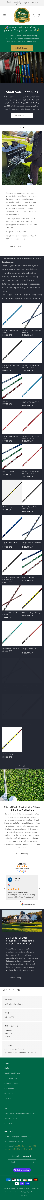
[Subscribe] (33, 1162)
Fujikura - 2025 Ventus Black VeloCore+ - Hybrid (10, 578)
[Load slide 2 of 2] (23, 127)
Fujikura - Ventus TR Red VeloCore (29, 649)
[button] (4, 15)
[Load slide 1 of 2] (20, 127)
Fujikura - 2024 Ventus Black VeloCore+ (10, 366)
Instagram (8, 1030)
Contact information (11, 1192)
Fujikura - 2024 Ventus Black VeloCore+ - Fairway (10, 722)
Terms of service (36, 1192)
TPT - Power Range (7, 754)
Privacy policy (23, 1195)
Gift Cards (8, 1123)
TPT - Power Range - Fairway (31, 613)
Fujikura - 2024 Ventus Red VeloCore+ (10, 437)
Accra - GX (5, 401)
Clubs (7, 1063)
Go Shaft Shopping (22, 48)
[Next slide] (27, 127)
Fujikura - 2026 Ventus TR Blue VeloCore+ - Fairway (31, 543)
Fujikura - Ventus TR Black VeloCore (30, 508)
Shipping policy (24, 1192)
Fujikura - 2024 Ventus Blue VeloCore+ (10, 331)
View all (22, 766)
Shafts (7, 1068)
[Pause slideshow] (41, 127)
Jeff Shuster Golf (13, 1188)
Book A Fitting (22, 854)
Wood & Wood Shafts (12, 1073)
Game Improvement (12, 1083)
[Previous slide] (16, 127)
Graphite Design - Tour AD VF (31, 721)
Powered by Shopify (24, 1188)
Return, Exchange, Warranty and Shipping (20, 1113)
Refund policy (36, 1188)
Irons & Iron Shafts (11, 1078)
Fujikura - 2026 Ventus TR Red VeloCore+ (11, 613)
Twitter (7, 1036)
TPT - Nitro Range (7, 507)
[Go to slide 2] (22, 901)
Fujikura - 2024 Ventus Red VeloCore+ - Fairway (30, 437)
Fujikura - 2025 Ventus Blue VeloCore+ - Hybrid (30, 366)
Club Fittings (9, 1088)
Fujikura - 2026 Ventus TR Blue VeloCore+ (31, 331)
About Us (8, 1098)
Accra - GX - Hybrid (28, 577)
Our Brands (9, 1093)
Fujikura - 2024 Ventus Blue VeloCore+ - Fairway (30, 402)
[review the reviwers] (9, 885)
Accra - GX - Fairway (8, 471)
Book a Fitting (15, 246)
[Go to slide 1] (20, 901)
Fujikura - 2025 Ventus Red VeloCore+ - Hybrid (30, 472)
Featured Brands (11, 1118)
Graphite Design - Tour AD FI (10, 648)
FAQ (6, 1108)
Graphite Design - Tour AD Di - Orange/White (31, 686)
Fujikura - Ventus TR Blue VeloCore (9, 543)
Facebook (8, 1033)
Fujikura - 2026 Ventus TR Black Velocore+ (11, 686)
